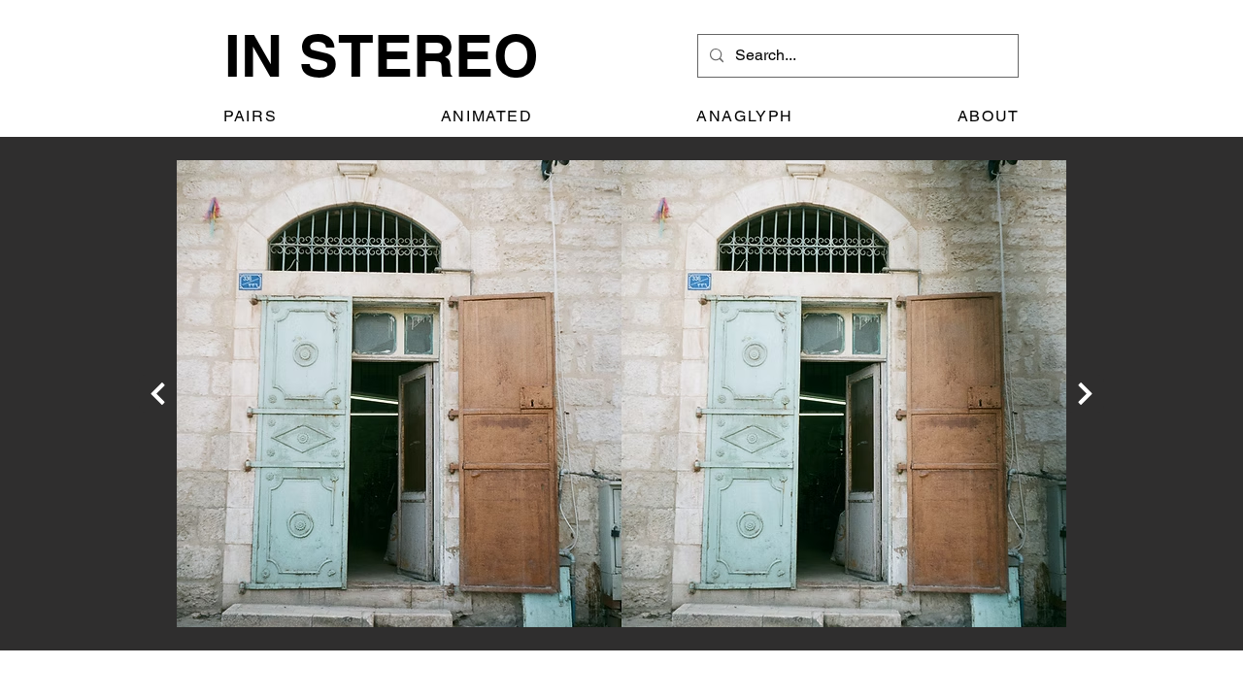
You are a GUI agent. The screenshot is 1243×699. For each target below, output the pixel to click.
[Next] (158, 394)
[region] (621, 393)
